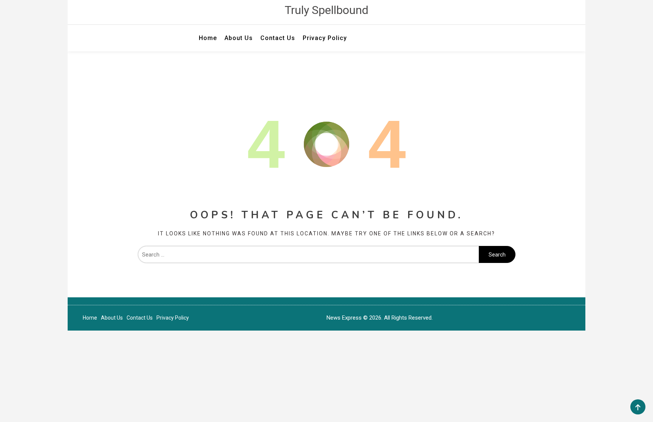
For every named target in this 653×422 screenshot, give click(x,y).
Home (208, 38)
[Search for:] (308, 254)
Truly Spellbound (326, 10)
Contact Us (277, 38)
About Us (238, 38)
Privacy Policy (325, 38)
